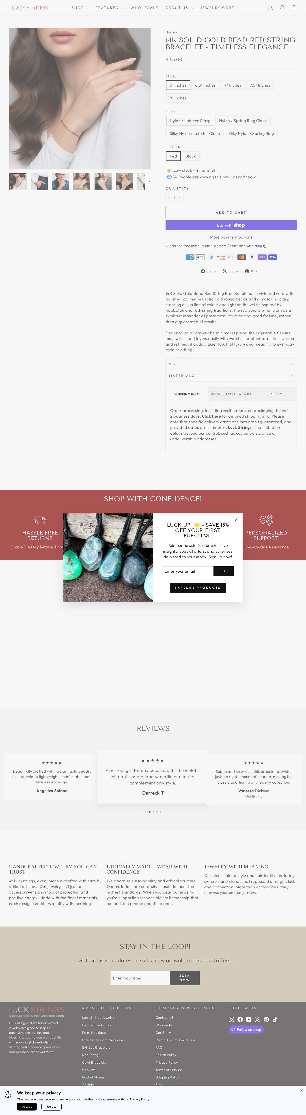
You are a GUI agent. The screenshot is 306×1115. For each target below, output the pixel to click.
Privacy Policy (139, 1099)
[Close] (301, 1090)
